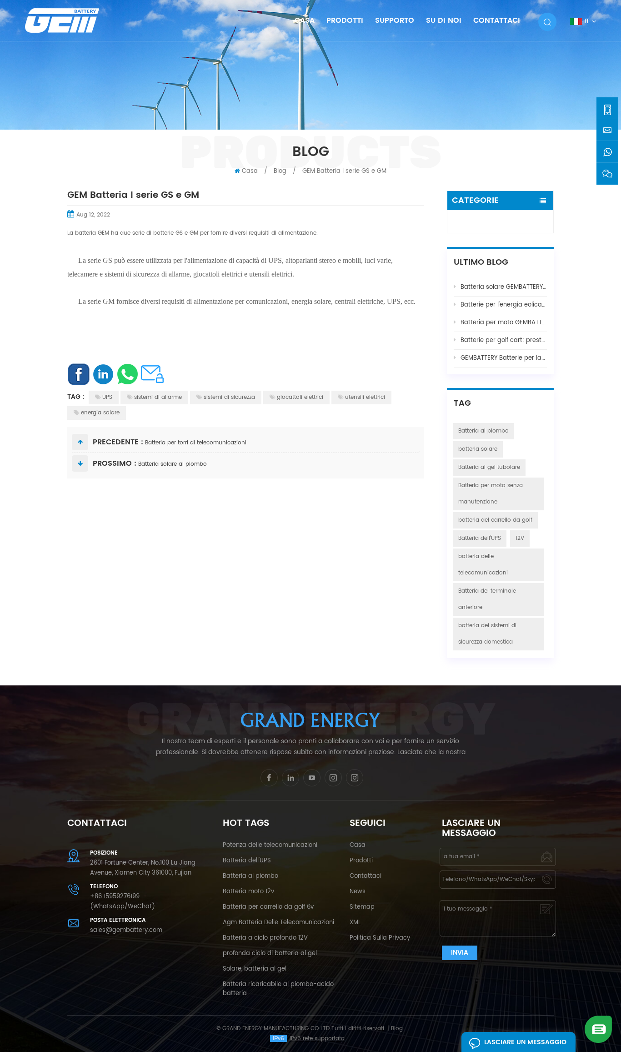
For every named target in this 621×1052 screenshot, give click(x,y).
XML (355, 922)
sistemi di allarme (158, 397)
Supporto (394, 20)
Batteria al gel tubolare (489, 467)
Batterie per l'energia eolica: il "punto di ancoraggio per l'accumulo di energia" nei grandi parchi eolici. (504, 305)
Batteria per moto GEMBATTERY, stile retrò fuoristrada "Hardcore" (504, 322)
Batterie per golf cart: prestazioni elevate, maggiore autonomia (504, 340)
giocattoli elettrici (300, 397)
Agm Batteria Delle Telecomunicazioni (278, 922)
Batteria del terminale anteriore (487, 599)
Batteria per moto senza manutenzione (490, 493)
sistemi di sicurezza (229, 397)
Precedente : (118, 442)
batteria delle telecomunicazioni (483, 564)
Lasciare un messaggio (525, 1042)
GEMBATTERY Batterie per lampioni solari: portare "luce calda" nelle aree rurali (504, 358)
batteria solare (477, 449)
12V (520, 538)
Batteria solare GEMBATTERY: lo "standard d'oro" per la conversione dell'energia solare (504, 287)
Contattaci (496, 20)
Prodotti (344, 20)
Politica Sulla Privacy (380, 938)
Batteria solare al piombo (172, 464)
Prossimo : (114, 463)
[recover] (598, 1029)
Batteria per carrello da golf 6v (268, 907)
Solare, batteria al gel (254, 969)
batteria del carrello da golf (495, 520)
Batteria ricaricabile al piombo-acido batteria (278, 989)
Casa (305, 20)
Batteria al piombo (483, 431)
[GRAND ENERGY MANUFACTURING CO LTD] (74, 20)
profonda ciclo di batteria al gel (270, 953)
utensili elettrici (365, 397)
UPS (107, 397)
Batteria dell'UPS (479, 538)
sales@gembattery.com (126, 930)
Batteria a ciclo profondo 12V (265, 938)
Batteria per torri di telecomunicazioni (195, 442)
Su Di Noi (443, 20)
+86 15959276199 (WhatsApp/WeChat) (122, 901)
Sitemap (362, 907)
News (358, 891)
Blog (460, 223)
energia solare (100, 412)
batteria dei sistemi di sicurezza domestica (487, 633)
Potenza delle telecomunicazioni (270, 845)
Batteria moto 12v (248, 891)
